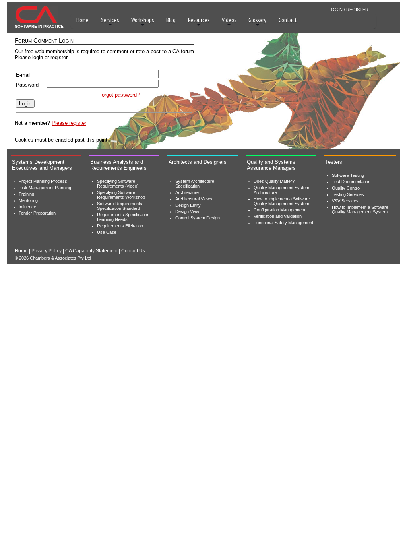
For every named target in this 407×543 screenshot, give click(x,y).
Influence (27, 206)
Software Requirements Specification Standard (119, 206)
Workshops (142, 20)
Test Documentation (351, 181)
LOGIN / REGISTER (348, 9)
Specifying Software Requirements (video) (118, 183)
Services (110, 20)
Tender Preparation (37, 213)
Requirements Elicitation (120, 225)
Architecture (187, 192)
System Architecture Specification (194, 183)
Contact (288, 20)
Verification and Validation (278, 216)
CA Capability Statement (91, 251)
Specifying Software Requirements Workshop (121, 195)
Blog (171, 20)
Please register (69, 123)
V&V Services (345, 200)
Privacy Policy (46, 251)
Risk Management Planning (45, 187)
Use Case (106, 232)
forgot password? (120, 95)
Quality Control (346, 188)
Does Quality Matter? (274, 181)
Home (82, 20)
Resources (198, 20)
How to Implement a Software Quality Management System (282, 201)
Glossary (257, 20)
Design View (187, 211)
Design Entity (188, 205)
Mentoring (28, 200)
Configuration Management (279, 210)
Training (26, 194)
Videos (229, 20)
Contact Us (133, 251)
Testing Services (348, 194)
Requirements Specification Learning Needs (123, 217)
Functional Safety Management (283, 222)
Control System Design (197, 217)
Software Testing (348, 175)
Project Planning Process (43, 181)
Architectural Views (193, 198)
